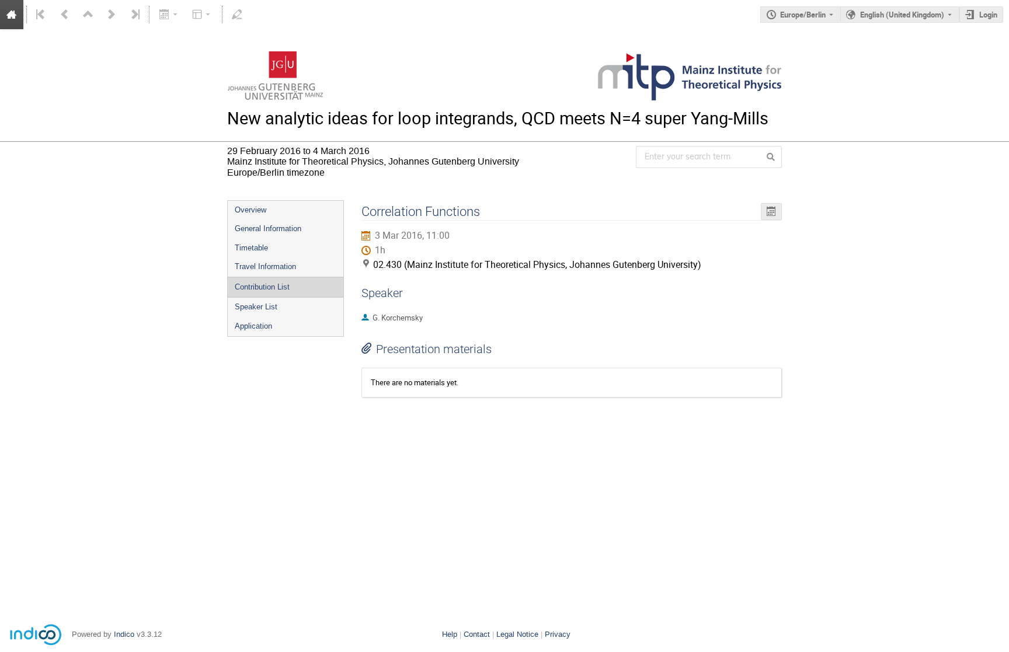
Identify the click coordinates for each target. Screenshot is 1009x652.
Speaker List (256, 306)
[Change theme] (202, 14)
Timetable (251, 247)
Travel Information (265, 266)
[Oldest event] (41, 14)
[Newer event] (111, 14)
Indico (124, 634)
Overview (250, 209)
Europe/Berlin (803, 14)
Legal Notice (517, 634)
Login (988, 14)
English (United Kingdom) (902, 14)
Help (449, 634)
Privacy (557, 634)
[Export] (169, 14)
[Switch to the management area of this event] (237, 14)
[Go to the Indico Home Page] (11, 14)
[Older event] (64, 14)
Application (253, 326)
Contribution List (262, 287)
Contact (477, 634)
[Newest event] (134, 14)
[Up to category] (88, 14)
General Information (268, 228)
